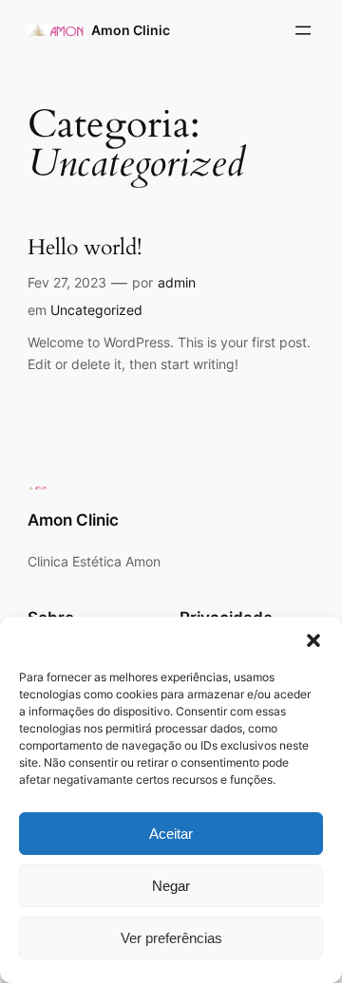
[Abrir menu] (303, 30)
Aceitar (171, 833)
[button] (313, 640)
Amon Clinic (130, 30)
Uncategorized (96, 310)
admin (177, 282)
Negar (171, 886)
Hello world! (85, 248)
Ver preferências (171, 938)
